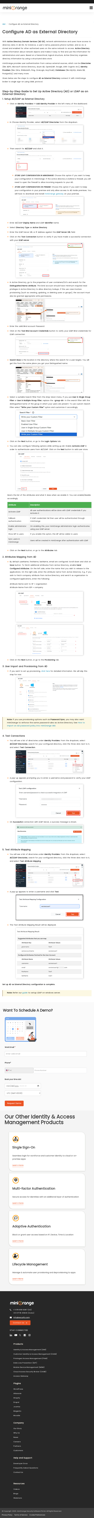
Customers (18, 1450)
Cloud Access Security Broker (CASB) (29, 1371)
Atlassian (17, 1393)
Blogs (15, 1493)
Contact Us (19, 1323)
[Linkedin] (12, 1335)
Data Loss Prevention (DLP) (25, 1363)
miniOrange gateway (54, 194)
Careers (17, 1442)
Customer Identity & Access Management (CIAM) (35, 1354)
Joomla (16, 1406)
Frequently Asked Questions (25, 1468)
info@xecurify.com (21, 1317)
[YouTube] (16, 1335)
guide (25, 992)
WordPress (18, 1389)
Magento (17, 1411)
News (15, 1437)
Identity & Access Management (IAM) (29, 1349)
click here (45, 671)
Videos (16, 1489)
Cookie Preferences (37, 1515)
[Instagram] (30, 1335)
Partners (17, 1446)
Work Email (10, 1047)
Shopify (16, 1398)
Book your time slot (13, 1079)
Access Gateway (20, 1376)
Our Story (17, 1428)
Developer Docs (20, 1463)
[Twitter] (21, 1335)
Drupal (16, 1402)
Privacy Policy (7, 1515)
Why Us (16, 1433)
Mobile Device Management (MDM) (29, 1367)
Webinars (17, 1498)
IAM (3, 24)
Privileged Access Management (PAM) (30, 1358)
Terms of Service (21, 1515)
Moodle (16, 1415)
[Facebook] (26, 1335)
